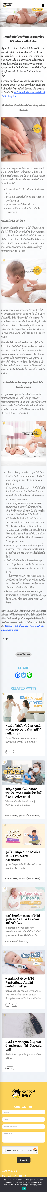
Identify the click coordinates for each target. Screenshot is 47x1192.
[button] (23, 638)
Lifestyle (14, 1005)
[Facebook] (17, 675)
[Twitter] (23, 675)
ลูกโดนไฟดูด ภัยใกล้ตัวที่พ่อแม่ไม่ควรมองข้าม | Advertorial (22, 856)
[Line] (29, 675)
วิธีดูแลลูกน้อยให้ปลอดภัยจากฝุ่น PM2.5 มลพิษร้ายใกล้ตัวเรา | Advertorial (23, 792)
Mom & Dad (9, 1068)
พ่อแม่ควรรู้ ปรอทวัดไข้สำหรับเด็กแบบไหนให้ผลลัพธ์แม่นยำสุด (19, 982)
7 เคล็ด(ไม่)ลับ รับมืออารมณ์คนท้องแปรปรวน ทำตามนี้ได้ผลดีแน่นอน (23, 729)
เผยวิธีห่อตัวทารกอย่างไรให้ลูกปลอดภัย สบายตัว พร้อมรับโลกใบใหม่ (22, 919)
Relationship (10, 752)
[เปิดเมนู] (43, 5)
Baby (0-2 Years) (11, 815)
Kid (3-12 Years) (34, 815)
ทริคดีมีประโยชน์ (24, 654)
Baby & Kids (23, 815)
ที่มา (6, 639)
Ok (24, 1188)
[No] (44, 1184)
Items (8, 1005)
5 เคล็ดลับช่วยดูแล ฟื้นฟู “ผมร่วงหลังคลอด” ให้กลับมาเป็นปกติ (23, 1045)
